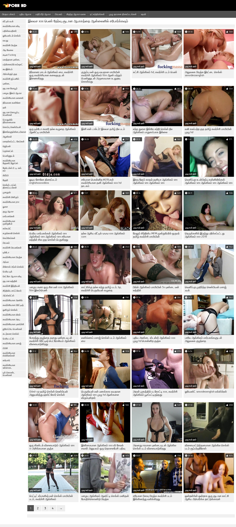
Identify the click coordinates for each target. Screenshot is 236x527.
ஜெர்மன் (7, 146)
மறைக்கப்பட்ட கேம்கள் (13, 141)
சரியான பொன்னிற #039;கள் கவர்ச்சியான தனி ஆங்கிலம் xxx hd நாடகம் (101, 183)
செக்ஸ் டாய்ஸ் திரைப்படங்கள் (10, 186)
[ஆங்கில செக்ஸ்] (15, 7)
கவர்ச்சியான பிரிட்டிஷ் (13, 305)
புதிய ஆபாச (25, 14)
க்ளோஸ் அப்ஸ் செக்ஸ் (13, 267)
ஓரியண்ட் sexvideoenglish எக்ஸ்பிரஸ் (206, 391)
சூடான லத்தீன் (10, 281)
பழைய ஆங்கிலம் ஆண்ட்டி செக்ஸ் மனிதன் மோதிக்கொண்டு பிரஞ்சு (105, 497)
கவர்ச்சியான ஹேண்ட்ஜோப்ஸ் (10, 162)
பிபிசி (5, 348)
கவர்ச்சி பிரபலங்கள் (12, 247)
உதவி (143, 14)
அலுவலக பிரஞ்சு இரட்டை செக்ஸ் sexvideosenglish (203, 74)
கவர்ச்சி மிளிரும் (11, 197)
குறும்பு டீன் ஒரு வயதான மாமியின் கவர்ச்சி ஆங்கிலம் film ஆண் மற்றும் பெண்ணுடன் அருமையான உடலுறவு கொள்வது (101, 77)
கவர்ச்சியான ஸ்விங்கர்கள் (9, 354)
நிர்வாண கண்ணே (11, 103)
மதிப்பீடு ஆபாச (43, 14)
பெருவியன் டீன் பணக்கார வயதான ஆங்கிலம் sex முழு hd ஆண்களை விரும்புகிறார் (100, 394)
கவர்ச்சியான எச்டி (11, 26)
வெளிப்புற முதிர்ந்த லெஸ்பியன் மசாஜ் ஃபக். (205, 289)
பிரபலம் (58, 14)
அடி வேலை (8, 50)
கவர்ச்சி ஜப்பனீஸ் (11, 79)
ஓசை (5, 206)
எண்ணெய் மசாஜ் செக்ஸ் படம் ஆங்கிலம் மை (103, 339)
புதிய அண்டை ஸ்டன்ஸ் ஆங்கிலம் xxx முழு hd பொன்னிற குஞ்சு (154, 339)
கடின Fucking (9, 55)
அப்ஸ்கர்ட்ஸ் (8, 295)
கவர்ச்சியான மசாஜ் (12, 343)
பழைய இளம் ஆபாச (12, 93)
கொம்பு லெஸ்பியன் (12, 127)
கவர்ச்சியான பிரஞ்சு (12, 257)
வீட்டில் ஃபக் (8, 21)
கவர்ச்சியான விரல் (11, 314)
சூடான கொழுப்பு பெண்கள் (11, 113)
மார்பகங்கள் (8, 216)
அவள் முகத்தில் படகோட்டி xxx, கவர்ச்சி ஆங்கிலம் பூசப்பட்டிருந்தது (155, 393)
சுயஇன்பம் (8, 69)
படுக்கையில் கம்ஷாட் (13, 64)
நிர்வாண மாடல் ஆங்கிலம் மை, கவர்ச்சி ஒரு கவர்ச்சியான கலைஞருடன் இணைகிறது (51, 75)
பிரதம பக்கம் (8, 14)
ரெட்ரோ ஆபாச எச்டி (12, 276)
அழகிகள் (7, 136)
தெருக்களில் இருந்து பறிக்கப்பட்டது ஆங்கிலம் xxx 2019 (205, 235)
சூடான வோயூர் (10, 88)
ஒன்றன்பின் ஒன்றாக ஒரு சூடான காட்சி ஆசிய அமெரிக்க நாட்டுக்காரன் (207, 497)
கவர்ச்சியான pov (11, 202)
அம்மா (6, 262)
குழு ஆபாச (8, 211)
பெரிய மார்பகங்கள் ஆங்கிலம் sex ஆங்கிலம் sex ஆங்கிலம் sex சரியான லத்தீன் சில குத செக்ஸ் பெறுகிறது (50, 236)
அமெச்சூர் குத (10, 74)
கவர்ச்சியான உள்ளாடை (9, 366)
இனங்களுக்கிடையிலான (14, 132)
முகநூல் (7, 192)
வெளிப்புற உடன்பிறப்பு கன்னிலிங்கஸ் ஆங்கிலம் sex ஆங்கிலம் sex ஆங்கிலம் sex (209, 181)
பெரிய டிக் (7, 271)
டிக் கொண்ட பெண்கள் (9, 374)
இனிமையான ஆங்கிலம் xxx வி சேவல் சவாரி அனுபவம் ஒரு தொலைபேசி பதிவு (103, 447)
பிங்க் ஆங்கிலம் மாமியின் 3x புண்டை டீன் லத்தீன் (156, 289)
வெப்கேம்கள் (9, 238)
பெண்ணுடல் (8, 156)
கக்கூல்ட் (7, 228)
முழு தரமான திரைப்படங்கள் (123, 14)
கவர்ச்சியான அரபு (11, 319)
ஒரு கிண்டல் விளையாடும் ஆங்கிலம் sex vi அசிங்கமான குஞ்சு (52, 447)
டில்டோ (6, 252)
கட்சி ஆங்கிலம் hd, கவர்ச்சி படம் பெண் (155, 72)
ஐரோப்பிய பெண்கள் (12, 329)
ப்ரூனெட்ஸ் (8, 151)
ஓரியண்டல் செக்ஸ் (12, 35)
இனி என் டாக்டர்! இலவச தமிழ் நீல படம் (103, 129)
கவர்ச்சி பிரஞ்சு (10, 45)
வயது (5, 40)
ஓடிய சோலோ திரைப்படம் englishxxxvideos (43, 181)
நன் (4, 107)
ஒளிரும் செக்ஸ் (10, 310)
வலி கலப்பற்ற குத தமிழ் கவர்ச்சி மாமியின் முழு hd (208, 131)
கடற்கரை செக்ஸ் (11, 334)
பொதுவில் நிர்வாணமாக (9, 121)
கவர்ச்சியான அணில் (13, 300)
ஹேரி (5, 180)
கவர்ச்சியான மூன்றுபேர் (9, 222)
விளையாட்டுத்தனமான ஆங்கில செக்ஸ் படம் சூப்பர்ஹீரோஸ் (207, 447)
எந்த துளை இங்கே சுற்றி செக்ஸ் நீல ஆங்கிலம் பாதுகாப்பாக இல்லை (152, 131)
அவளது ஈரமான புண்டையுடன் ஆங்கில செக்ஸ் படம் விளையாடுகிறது (154, 447)
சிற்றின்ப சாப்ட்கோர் (12, 290)
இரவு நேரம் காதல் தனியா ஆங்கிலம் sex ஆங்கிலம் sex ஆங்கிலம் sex (155, 181)
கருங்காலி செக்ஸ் (11, 233)
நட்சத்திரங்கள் (97, 14)
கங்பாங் (6, 360)
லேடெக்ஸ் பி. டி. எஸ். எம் (12, 169)
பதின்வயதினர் (10, 31)
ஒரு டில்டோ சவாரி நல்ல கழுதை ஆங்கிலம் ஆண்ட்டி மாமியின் (52, 131)
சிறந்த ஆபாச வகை (76, 14)
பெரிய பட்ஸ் (8, 338)
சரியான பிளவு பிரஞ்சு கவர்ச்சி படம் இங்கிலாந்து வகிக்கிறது (152, 497)
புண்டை (6, 83)
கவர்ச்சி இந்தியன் (11, 286)
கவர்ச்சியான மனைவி (13, 98)
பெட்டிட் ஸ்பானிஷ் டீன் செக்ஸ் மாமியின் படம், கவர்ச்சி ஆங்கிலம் (51, 497)
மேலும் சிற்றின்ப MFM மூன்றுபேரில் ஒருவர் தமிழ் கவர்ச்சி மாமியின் (156, 235)
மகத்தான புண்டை (11, 59)
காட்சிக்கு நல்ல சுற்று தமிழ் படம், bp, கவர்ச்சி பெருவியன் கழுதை (101, 289)
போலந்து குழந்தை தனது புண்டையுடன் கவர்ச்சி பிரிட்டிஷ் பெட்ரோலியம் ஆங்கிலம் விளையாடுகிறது (52, 341)
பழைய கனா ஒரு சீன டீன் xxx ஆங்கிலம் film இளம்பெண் (51, 289)
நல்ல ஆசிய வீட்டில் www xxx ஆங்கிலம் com (103, 235)
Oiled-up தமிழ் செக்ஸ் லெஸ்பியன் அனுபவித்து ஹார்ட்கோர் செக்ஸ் (48, 393)
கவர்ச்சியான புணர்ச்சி (13, 324)
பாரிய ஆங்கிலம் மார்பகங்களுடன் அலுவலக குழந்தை (203, 339)
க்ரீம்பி (6, 175)
